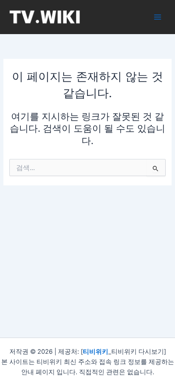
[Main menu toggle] (158, 17)
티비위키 (95, 351)
